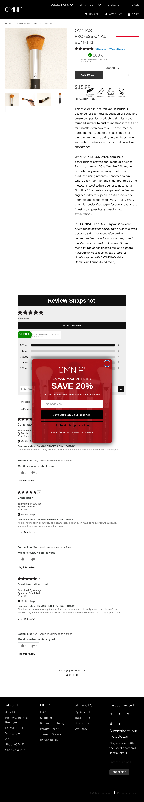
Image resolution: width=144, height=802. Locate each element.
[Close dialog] (107, 363)
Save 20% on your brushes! (72, 415)
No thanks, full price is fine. (72, 425)
